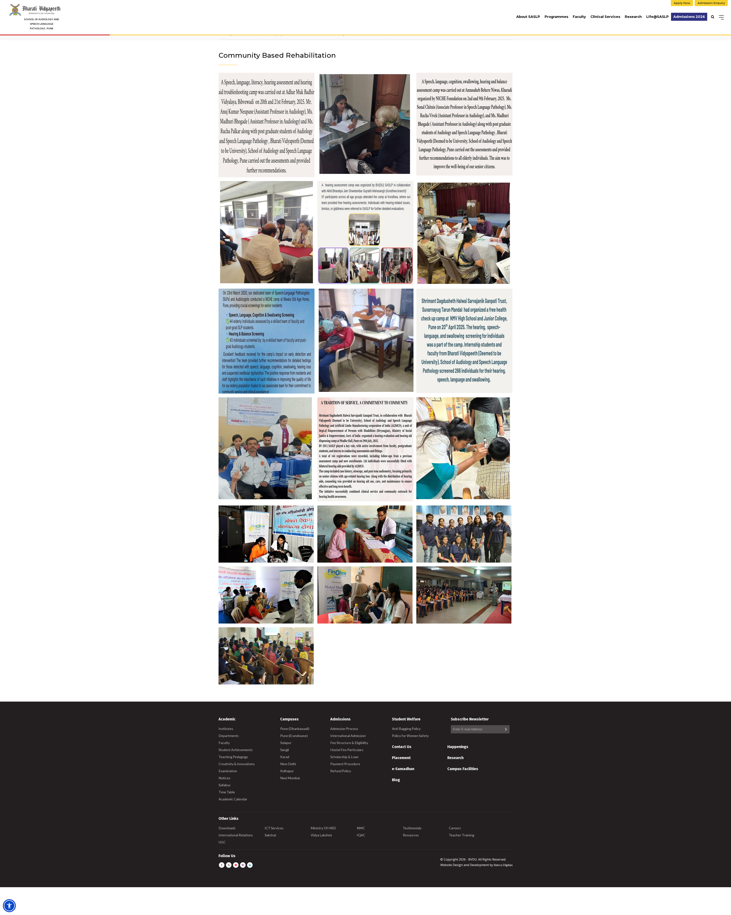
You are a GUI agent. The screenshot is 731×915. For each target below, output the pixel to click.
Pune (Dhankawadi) (294, 729)
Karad (284, 757)
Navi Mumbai (290, 778)
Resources (411, 835)
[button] (9, 905)
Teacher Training (461, 835)
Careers (455, 828)
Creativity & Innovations (237, 764)
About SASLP (528, 17)
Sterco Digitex (503, 865)
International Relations (236, 835)
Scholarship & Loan (344, 757)
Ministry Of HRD (323, 828)
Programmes (556, 17)
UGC (222, 842)
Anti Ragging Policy (406, 729)
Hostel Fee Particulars (346, 750)
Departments (229, 736)
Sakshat (270, 835)
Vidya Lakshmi (321, 835)
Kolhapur (287, 771)
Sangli (284, 750)
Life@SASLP (657, 17)
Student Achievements (236, 750)
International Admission (348, 736)
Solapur (285, 743)
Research (633, 17)
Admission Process (344, 729)
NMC (361, 828)
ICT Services (274, 828)
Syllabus (225, 785)
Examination (228, 771)
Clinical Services (605, 17)
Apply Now (682, 3)
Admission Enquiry (711, 3)
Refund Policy (340, 771)
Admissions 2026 (689, 17)
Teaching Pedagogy (233, 757)
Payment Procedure (345, 764)
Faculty (579, 17)
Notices (224, 778)
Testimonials (412, 828)
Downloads (227, 828)
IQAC (361, 835)
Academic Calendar (233, 799)
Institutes (226, 729)
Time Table (227, 792)
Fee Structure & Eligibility (349, 743)
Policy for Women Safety (410, 736)
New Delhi (288, 764)
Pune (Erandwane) (294, 736)
